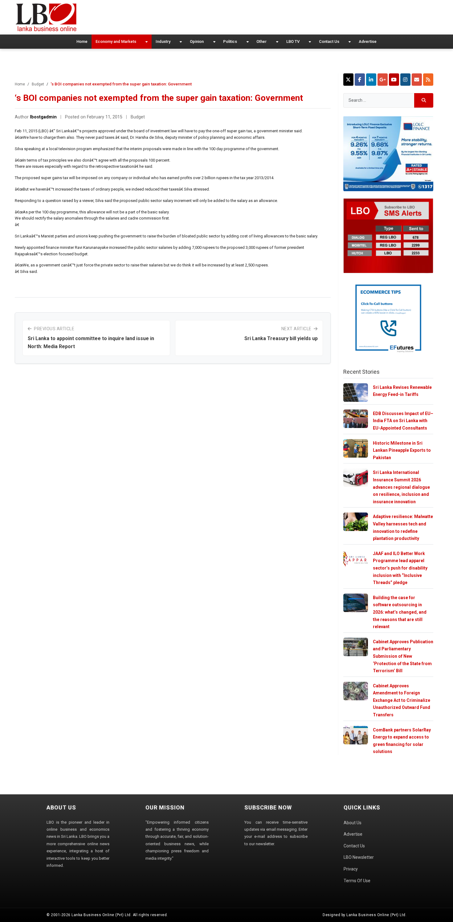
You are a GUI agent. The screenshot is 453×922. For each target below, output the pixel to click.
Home (82, 41)
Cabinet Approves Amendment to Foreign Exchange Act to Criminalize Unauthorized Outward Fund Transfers (401, 700)
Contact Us (329, 41)
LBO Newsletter (359, 857)
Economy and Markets (116, 41)
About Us (352, 822)
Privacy (351, 868)
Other (261, 41)
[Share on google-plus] (382, 79)
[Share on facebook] (360, 79)
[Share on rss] (428, 79)
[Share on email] (417, 79)
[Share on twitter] (348, 79)
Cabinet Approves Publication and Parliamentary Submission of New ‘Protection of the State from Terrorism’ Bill (403, 656)
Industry (163, 41)
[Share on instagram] (405, 79)
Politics (230, 41)
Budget (38, 84)
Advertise (368, 41)
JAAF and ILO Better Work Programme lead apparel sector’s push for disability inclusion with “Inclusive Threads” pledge (400, 568)
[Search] (424, 100)
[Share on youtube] (394, 79)
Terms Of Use (357, 880)
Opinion (197, 41)
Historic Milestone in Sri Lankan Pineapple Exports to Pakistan (402, 450)
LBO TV (293, 41)
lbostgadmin (43, 117)
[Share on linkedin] (371, 79)
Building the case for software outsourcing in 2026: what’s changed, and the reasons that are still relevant (399, 612)
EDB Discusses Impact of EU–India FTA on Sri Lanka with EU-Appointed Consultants (403, 420)
